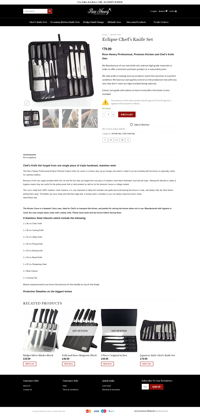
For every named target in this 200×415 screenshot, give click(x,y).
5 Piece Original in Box (114, 355)
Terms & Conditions (70, 389)
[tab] (29, 157)
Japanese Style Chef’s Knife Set (157, 355)
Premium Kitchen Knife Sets (65, 22)
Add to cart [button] (29, 364)
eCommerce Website (144, 410)
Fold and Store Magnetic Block (79, 355)
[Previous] (28, 69)
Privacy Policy (68, 393)
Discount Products (136, 22)
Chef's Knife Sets (128, 133)
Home (104, 34)
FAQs (65, 386)
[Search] (49, 11)
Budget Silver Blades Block (38, 355)
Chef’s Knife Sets (38, 22)
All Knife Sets (114, 22)
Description (29, 157)
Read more (68, 364)
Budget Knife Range (93, 22)
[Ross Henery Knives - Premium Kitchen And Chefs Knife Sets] (100, 11)
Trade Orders (161, 22)
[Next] (92, 69)
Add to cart (127, 114)
